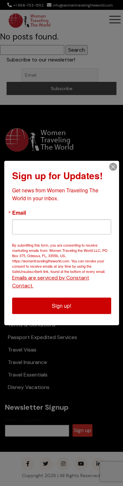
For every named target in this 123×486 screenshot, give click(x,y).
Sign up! (61, 305)
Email (19, 212)
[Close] (113, 167)
